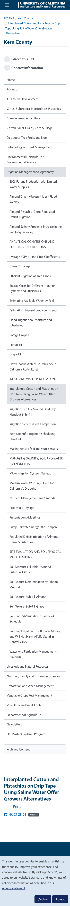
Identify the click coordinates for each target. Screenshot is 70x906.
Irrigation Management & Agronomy (30, 172)
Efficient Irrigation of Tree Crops (30, 276)
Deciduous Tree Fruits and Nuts (27, 137)
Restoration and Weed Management (30, 686)
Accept (60, 899)
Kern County (25, 18)
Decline (43, 899)
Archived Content (18, 749)
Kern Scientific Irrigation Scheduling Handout (32, 436)
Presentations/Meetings (25, 517)
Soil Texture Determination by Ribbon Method (34, 584)
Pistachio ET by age (22, 508)
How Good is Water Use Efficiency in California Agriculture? (33, 366)
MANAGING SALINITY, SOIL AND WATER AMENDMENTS (36, 461)
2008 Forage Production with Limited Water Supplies (33, 184)
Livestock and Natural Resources (27, 666)
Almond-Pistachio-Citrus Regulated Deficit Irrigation (32, 214)
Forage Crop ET (20, 335)
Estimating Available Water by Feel (32, 300)
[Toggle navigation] (7, 5)
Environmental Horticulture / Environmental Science (25, 159)
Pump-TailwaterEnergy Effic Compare (34, 527)
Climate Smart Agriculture (23, 118)
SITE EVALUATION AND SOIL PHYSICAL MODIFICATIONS (35, 554)
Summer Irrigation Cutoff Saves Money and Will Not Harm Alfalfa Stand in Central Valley (35, 636)
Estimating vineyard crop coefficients (33, 310)
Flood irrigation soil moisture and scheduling (31, 322)
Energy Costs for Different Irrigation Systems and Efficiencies (33, 288)
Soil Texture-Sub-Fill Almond (28, 597)
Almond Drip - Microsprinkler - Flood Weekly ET (33, 199)
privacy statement (13, 888)
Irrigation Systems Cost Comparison (33, 424)
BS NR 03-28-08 (21, 814)
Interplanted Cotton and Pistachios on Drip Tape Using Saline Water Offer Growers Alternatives (34, 393)
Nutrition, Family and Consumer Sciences (33, 676)
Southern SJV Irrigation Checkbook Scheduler (32, 619)
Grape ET (15, 354)
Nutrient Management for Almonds (32, 498)
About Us (13, 89)
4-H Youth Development (22, 99)
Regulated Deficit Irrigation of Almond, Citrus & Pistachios (34, 539)
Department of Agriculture (24, 715)
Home (11, 80)
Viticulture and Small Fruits (24, 705)
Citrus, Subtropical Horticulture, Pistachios (34, 109)
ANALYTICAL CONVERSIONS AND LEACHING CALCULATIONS (32, 244)
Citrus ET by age (20, 266)
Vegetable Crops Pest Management (29, 695)
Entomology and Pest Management (29, 147)
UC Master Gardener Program (26, 734)
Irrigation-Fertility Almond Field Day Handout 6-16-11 (33, 411)
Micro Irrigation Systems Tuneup (30, 473)
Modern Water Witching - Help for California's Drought (32, 485)
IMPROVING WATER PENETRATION (32, 379)
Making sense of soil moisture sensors (34, 449)
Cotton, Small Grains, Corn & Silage (29, 128)
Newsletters (14, 724)
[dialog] (35, 881)
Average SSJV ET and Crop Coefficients (35, 257)
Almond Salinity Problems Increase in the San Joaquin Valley (36, 229)
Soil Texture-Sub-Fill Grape (27, 606)
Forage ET (16, 345)
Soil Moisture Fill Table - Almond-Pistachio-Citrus (31, 569)
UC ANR (9, 18)
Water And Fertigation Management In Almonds (34, 654)
